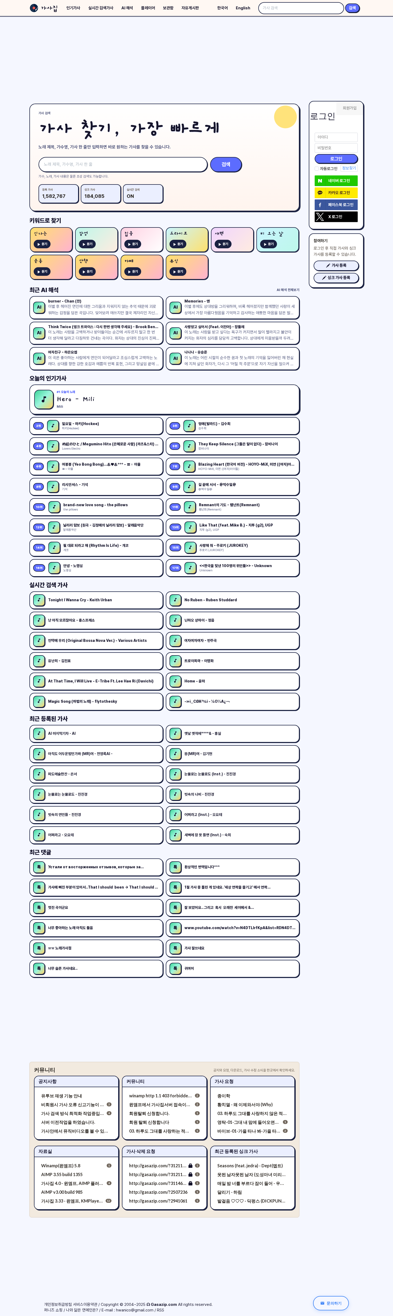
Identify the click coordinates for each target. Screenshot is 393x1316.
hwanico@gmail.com (134, 1310)
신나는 (40, 234)
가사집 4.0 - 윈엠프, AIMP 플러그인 (73, 1183)
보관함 (168, 8)
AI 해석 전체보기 (288, 290)
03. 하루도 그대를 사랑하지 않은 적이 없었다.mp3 (252, 1113)
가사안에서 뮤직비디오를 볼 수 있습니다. (76, 1130)
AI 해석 (127, 8)
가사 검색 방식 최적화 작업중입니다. (73, 1113)
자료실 (45, 1151)
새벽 (219, 234)
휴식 (174, 261)
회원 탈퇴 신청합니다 (149, 1122)
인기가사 (73, 8)
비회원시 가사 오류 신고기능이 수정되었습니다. (73, 1104)
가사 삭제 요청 (140, 1151)
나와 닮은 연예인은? (82, 1310)
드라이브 (178, 234)
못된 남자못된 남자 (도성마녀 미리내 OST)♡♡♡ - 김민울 (252, 1174)
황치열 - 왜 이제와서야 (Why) (245, 1104)
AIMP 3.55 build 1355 (62, 1174)
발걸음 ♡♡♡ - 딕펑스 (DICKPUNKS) (252, 1200)
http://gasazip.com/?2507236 (158, 1192)
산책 (83, 261)
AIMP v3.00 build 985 (62, 1192)
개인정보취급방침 (58, 1304)
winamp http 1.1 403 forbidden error (160, 1095)
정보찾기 (349, 168)
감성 (83, 234)
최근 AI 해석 (44, 289)
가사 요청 (224, 1081)
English (243, 8)
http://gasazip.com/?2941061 (158, 1200)
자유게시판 (190, 8)
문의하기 (334, 1303)
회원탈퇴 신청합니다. (149, 1113)
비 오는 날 (271, 234)
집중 (128, 234)
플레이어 (148, 8)
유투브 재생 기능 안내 (61, 1095)
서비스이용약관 (85, 1304)
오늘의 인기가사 (47, 378)
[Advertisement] (196, 58)
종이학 (223, 1095)
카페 (128, 261)
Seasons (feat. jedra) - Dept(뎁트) (250, 1165)
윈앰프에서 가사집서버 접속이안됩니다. (160, 1104)
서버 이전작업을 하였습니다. (68, 1122)
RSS (160, 1310)
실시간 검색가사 (100, 8)
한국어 (222, 8)
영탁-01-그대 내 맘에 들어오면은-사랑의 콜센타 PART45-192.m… (249, 1122)
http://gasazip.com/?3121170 (158, 1165)
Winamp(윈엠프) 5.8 (60, 1165)
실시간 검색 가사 (48, 585)
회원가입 (350, 108)
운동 (38, 261)
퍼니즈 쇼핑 (53, 1310)
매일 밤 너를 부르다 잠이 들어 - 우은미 (252, 1183)
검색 (352, 8)
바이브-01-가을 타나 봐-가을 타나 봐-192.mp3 (249, 1130)
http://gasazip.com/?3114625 (158, 1183)
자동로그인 (328, 168)
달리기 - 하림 (229, 1192)
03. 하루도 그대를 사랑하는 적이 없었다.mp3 (160, 1130)
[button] (336, 266)
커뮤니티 (135, 1081)
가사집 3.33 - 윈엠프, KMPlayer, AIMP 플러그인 (72, 1200)
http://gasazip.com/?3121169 (158, 1174)
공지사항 (47, 1081)
